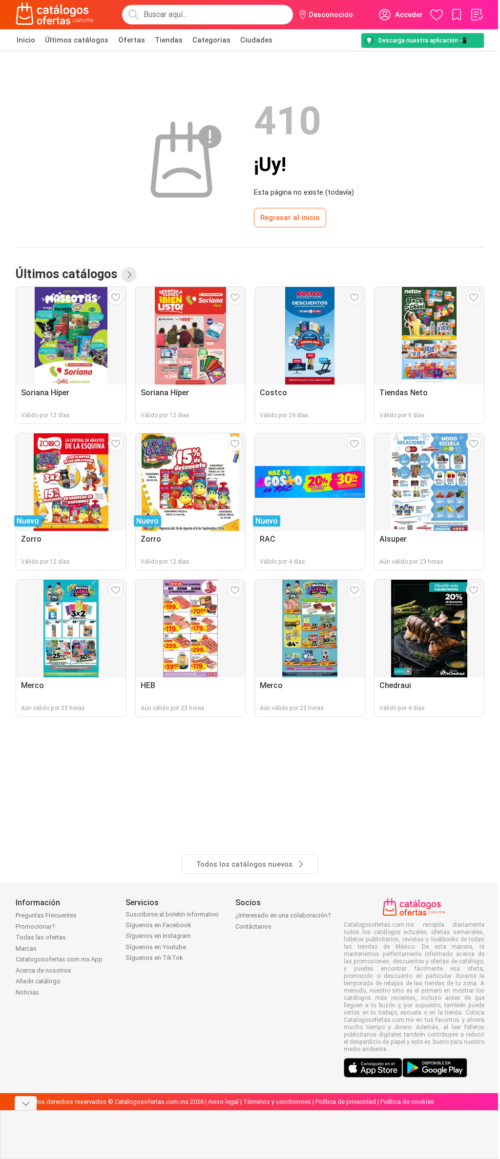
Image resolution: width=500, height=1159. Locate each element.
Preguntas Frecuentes (46, 915)
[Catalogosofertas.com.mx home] (55, 14)
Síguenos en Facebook (158, 925)
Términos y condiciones (277, 1101)
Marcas (26, 948)
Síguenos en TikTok (154, 957)
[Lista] (476, 14)
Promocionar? (35, 926)
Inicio (26, 40)
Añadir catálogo (38, 981)
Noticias (27, 992)
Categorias (211, 40)
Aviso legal (223, 1101)
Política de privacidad (345, 1101)
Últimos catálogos (76, 40)
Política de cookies (407, 1101)
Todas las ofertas (41, 937)
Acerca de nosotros (43, 970)
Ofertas (131, 40)
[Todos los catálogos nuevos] (129, 275)
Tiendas (169, 40)
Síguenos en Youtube (155, 947)
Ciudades (256, 40)
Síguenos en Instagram (158, 935)
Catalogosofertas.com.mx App (59, 959)
